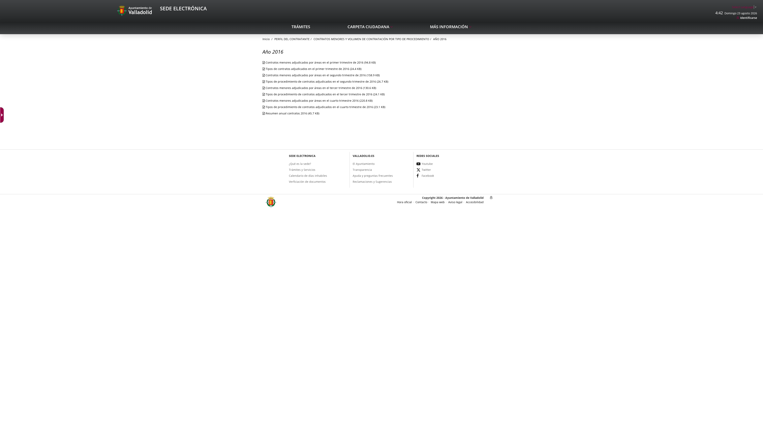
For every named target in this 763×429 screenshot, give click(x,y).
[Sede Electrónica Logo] (135, 10)
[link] (2, 115)
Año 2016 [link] (439, 39)
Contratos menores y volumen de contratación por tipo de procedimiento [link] (371, 39)
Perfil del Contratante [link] (292, 39)
